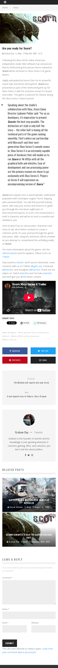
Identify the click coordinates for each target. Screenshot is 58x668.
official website (9, 253)
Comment (7, 577)
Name (5, 609)
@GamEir (7, 269)
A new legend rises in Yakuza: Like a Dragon (26, 394)
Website (35, 622)
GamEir (24, 273)
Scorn (6, 336)
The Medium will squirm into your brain (31, 380)
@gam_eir (36, 266)
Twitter (5, 256)
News (20, 53)
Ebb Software (10, 332)
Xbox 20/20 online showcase (25, 336)
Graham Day (9, 53)
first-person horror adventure (34, 332)
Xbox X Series (10, 339)
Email (5, 622)
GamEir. (20, 262)
